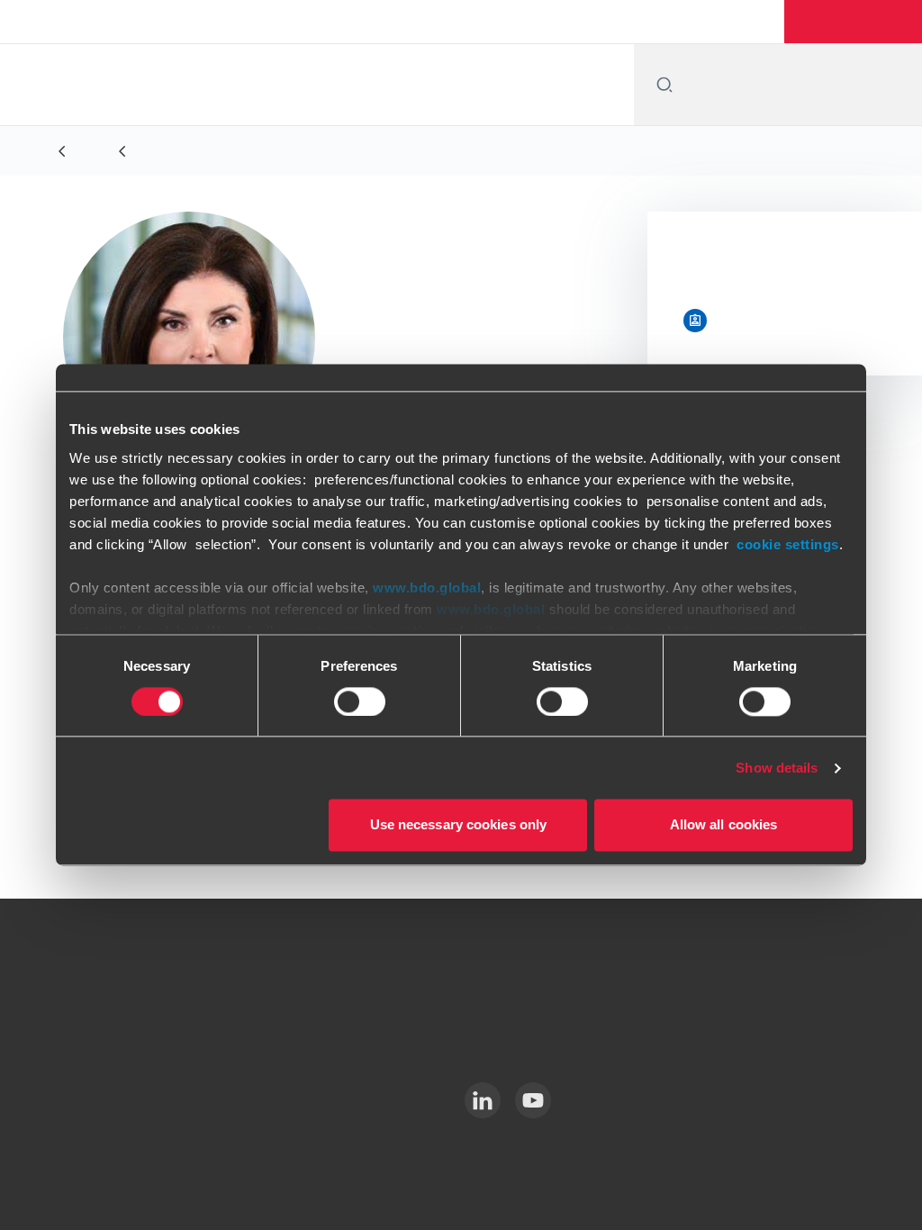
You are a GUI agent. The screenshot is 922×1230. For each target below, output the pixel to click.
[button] (856, 21)
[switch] (359, 701)
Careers (682, 22)
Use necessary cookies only (458, 825)
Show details (777, 767)
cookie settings (788, 544)
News (756, 22)
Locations (597, 22)
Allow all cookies (724, 825)
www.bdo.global (427, 587)
